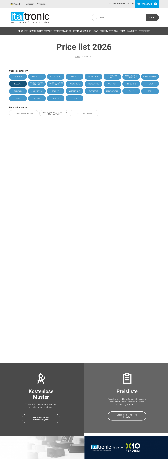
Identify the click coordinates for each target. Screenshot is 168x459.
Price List (87, 56)
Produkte (23, 31)
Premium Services (109, 31)
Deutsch (17, 4)
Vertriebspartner (62, 31)
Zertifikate (144, 31)
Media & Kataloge (82, 31)
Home (77, 56)
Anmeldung (41, 4)
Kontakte (132, 31)
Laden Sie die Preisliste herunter (127, 416)
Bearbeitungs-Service (41, 31)
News (95, 31)
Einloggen (30, 4)
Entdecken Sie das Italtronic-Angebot (41, 418)
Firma (122, 31)
